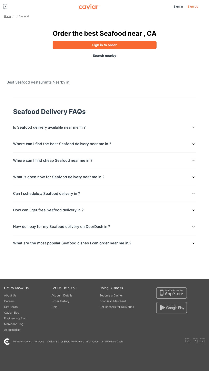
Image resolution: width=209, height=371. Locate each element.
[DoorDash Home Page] (88, 6)
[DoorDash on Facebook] (187, 341)
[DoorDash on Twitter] (195, 341)
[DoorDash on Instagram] (202, 341)
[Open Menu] (5, 6)
